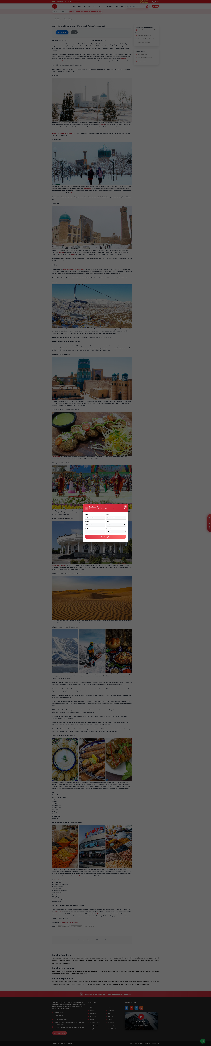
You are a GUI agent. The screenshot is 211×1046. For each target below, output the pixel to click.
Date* (107, 521)
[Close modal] (125, 506)
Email (107, 514)
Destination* (109, 528)
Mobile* (87, 521)
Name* (86, 514)
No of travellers (89, 528)
